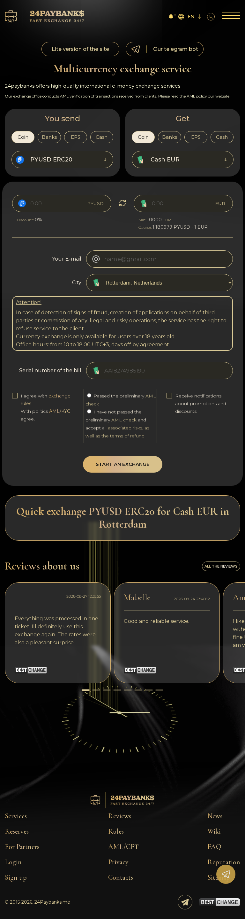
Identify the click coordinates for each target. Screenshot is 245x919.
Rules (116, 831)
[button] (86, 690)
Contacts (120, 877)
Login (13, 862)
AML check (124, 420)
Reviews (119, 816)
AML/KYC (59, 411)
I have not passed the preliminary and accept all (117, 424)
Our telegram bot (175, 49)
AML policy (197, 96)
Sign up (16, 877)
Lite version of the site (80, 49)
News (214, 816)
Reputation (223, 862)
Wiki (214, 831)
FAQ (214, 847)
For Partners (22, 847)
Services (16, 816)
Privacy (118, 862)
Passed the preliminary (120, 400)
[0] (171, 17)
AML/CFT (123, 847)
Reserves (17, 831)
